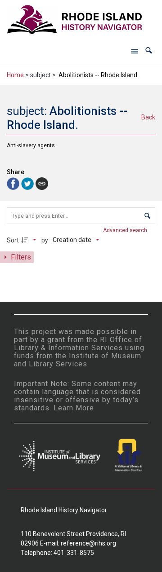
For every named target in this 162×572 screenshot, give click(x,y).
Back (148, 117)
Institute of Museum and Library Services (77, 360)
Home (15, 75)
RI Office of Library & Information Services (78, 343)
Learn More (74, 408)
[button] (148, 50)
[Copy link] (42, 183)
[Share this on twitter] (28, 183)
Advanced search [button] (125, 230)
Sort (13, 240)
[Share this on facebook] (14, 183)
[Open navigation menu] (134, 50)
